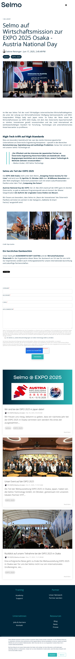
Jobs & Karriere (19, 622)
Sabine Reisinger (13, 51)
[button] (72, 4)
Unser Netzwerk (55, 595)
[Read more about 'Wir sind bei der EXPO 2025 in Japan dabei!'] (37, 387)
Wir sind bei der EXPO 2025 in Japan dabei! (24, 409)
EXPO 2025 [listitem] (18, 428)
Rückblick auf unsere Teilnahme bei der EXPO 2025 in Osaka (33, 553)
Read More (67, 432)
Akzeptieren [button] (52, 655)
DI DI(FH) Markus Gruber (16, 413)
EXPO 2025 (16, 57)
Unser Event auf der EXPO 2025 (19, 481)
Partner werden (55, 598)
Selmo (6, 57)
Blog (55, 621)
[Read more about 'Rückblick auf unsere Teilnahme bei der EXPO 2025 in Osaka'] (37, 529)
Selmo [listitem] (8, 428)
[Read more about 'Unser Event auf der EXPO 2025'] (37, 457)
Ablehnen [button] (62, 655)
